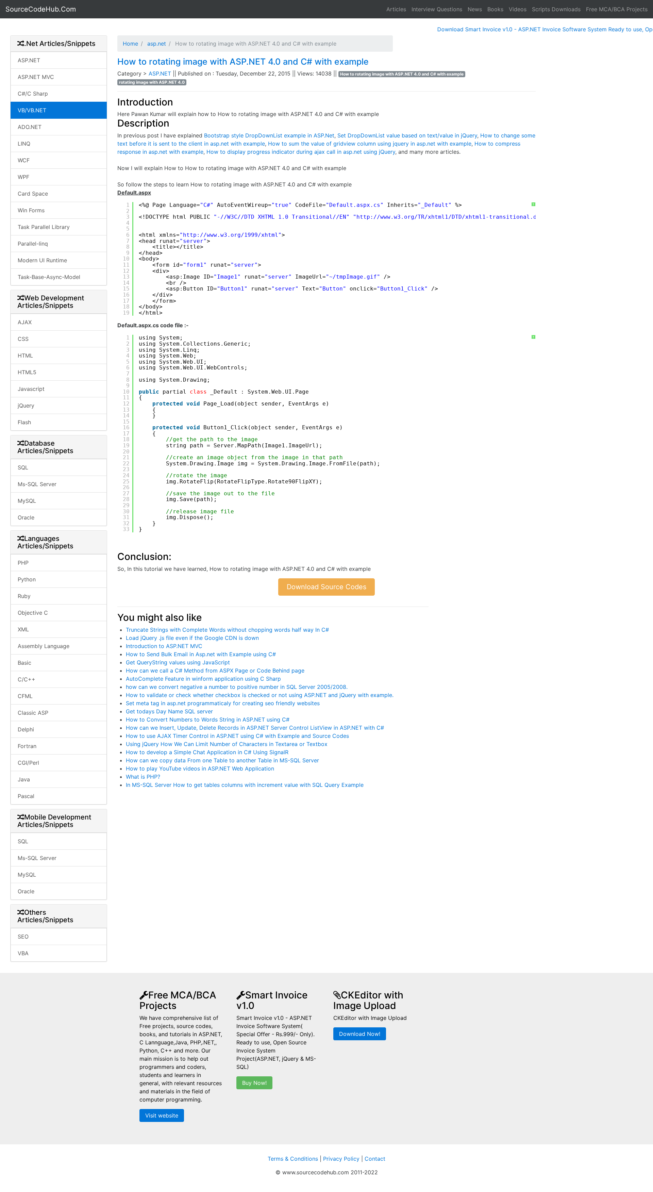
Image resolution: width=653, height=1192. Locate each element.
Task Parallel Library (44, 227)
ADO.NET (29, 126)
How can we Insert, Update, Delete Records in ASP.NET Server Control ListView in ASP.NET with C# (255, 727)
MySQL (27, 500)
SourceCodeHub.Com (40, 9)
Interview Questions (437, 9)
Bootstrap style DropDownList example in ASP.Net (269, 135)
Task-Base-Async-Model (49, 277)
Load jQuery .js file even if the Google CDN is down (192, 637)
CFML (25, 696)
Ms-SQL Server (37, 484)
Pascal (26, 796)
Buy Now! (254, 1082)
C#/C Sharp (33, 93)
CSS (23, 338)
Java (24, 779)
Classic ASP (33, 712)
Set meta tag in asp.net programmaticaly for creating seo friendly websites (223, 703)
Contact (375, 1158)
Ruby (24, 596)
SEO (23, 936)
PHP (23, 562)
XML (23, 629)
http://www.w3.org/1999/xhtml (230, 235)
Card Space (33, 193)
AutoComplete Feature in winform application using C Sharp (203, 678)
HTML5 (27, 372)
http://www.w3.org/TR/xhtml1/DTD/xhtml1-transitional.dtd (449, 217)
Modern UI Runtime (42, 260)
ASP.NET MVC (36, 76)
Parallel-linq (33, 243)
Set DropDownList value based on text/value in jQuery (407, 135)
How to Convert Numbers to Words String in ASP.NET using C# (207, 719)
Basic (24, 662)
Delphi (26, 729)
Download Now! (359, 1033)
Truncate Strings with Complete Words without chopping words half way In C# (227, 629)
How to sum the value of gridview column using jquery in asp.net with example (369, 143)
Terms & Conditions (293, 1158)
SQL (23, 467)
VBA (23, 953)
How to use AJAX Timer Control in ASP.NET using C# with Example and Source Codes (237, 735)
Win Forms (31, 210)
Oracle (26, 517)
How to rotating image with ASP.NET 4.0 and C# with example (243, 61)
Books (495, 9)
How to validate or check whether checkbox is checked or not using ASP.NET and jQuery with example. (260, 695)
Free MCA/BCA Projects (617, 9)
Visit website (161, 1115)
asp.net (156, 43)
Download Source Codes (326, 587)
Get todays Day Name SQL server (169, 711)
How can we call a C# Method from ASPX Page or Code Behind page (215, 670)
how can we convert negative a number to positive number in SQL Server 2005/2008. (237, 686)
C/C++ (26, 679)
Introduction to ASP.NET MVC (164, 646)
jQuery (26, 405)
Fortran (27, 746)
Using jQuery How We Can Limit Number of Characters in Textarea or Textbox (227, 744)
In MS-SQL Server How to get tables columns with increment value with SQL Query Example (245, 784)
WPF (23, 176)
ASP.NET (29, 60)
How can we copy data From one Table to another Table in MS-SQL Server (222, 760)
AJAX (25, 322)
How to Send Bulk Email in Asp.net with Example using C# (201, 654)
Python (27, 579)
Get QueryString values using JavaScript (178, 662)
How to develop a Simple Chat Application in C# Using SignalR (207, 752)
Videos (517, 9)
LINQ (24, 143)
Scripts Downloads (556, 9)
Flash (24, 422)
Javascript (31, 388)
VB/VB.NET (32, 110)
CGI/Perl (28, 762)
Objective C (33, 612)
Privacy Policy (341, 1158)
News (475, 9)
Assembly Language (43, 646)
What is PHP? (143, 776)
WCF (24, 160)
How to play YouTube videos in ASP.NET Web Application (200, 768)
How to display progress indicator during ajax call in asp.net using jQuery (300, 151)
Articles (396, 9)
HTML (25, 355)
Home (130, 43)
